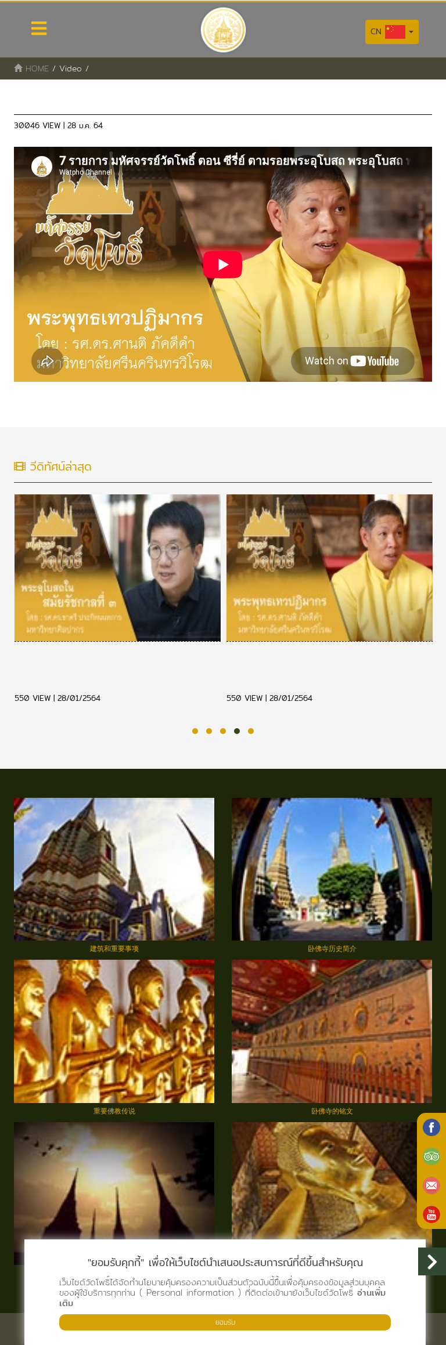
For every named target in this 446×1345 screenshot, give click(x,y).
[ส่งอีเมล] (431, 1185)
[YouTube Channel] (431, 1214)
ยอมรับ (225, 1322)
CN (378, 31)
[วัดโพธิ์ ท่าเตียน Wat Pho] (431, 1127)
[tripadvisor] (431, 1156)
